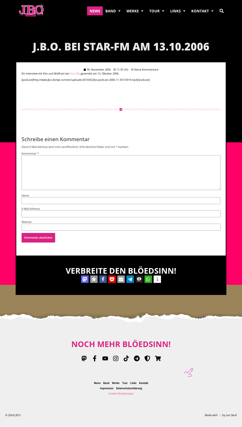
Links (175, 10)
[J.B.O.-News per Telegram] (137, 358)
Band (110, 10)
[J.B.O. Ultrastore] (158, 358)
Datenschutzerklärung (129, 388)
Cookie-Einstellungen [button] (121, 393)
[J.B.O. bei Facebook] (95, 358)
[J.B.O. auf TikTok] (126, 358)
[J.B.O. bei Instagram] (116, 358)
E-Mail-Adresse (31, 208)
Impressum (106, 388)
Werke (132, 10)
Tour (154, 10)
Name (25, 195)
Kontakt (200, 10)
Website (27, 222)
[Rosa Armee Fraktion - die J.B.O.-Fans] (147, 358)
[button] (221, 11)
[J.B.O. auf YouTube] (105, 358)
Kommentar (30, 153)
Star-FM (74, 73)
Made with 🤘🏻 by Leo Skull (221, 415)
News (95, 10)
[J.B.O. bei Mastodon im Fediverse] (84, 358)
